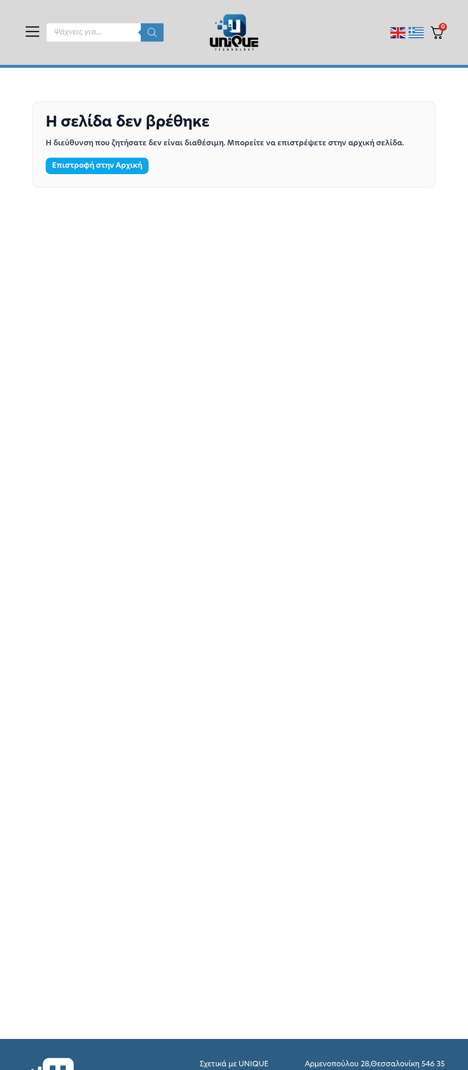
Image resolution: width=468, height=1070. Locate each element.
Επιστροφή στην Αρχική (97, 166)
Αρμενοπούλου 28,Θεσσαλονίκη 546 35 (375, 1064)
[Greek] (417, 32)
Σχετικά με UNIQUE (234, 1064)
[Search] (152, 32)
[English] (398, 32)
